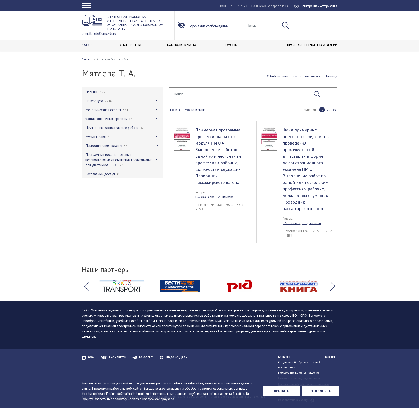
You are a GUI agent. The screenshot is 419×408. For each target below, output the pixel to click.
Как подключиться (306, 76)
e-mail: (87, 33)
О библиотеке (277, 76)
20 (328, 110)
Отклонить (321, 391)
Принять (281, 391)
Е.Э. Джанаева (205, 197)
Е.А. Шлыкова (225, 197)
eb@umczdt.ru (105, 33)
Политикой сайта (119, 393)
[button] (86, 286)
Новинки (175, 110)
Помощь (331, 76)
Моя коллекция (195, 110)
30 (334, 110)
